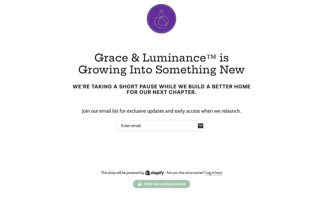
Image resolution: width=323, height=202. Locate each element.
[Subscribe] (200, 125)
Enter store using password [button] (164, 183)
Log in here (213, 172)
